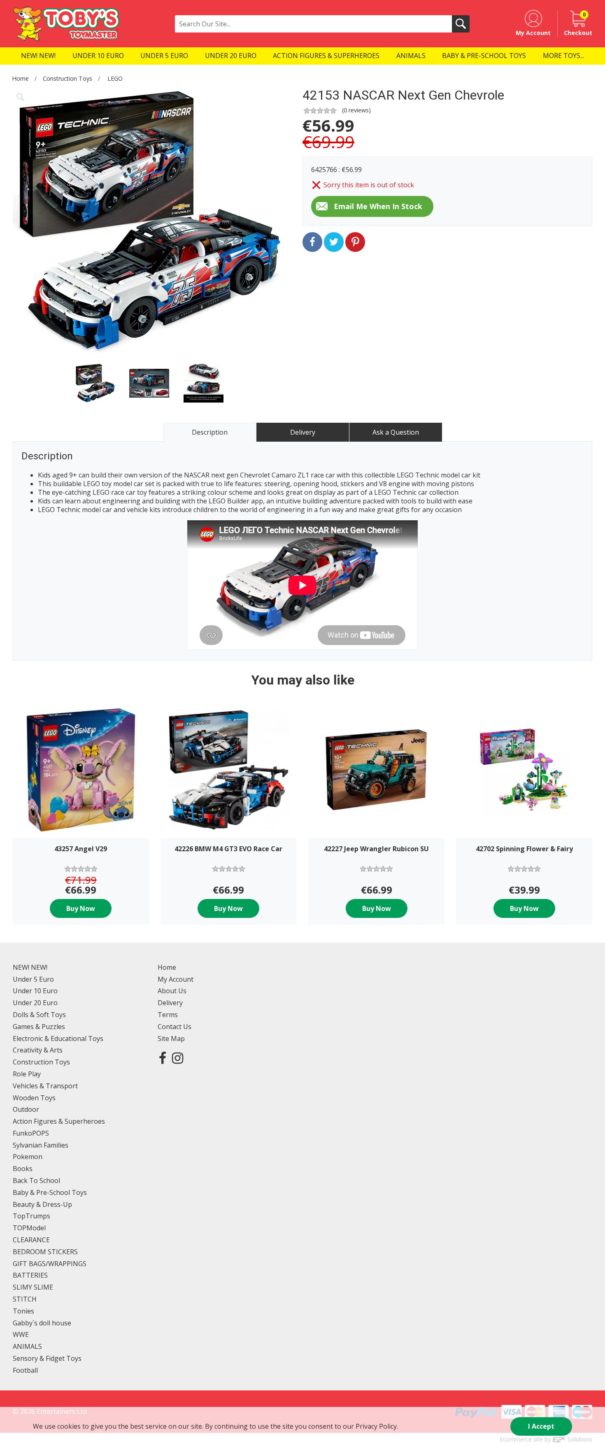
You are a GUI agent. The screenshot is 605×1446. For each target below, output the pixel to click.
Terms (168, 1014)
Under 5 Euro (33, 979)
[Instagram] (177, 1057)
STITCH (25, 1299)
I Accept (541, 1426)
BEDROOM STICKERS (45, 1251)
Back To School (36, 1180)
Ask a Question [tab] (395, 432)
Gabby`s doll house (42, 1322)
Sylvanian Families (40, 1145)
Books (23, 1168)
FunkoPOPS (31, 1133)
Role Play (27, 1073)
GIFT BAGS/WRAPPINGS (49, 1263)
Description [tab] (210, 432)
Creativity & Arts (38, 1050)
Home (20, 78)
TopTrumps (31, 1215)
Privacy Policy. (377, 1426)
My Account (175, 979)
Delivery (170, 1002)
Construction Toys (67, 78)
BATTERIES (30, 1275)
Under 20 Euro (35, 1002)
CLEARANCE (31, 1239)
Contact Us (174, 1026)
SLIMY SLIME (33, 1287)
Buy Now (80, 908)
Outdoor (26, 1109)
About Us (172, 990)
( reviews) (356, 110)
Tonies (23, 1311)
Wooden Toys (34, 1097)
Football (25, 1370)
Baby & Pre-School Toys (50, 1192)
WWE (21, 1334)
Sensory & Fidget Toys (47, 1358)
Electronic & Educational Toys (58, 1038)
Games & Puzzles (39, 1026)
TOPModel (29, 1227)
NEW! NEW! (30, 967)
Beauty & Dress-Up (42, 1204)
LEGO (115, 78)
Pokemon (27, 1156)
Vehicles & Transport (45, 1085)
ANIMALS (27, 1346)
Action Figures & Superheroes (59, 1121)
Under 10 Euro (35, 990)
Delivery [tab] (302, 432)
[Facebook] (162, 1057)
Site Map (171, 1038)
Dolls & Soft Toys (39, 1014)
